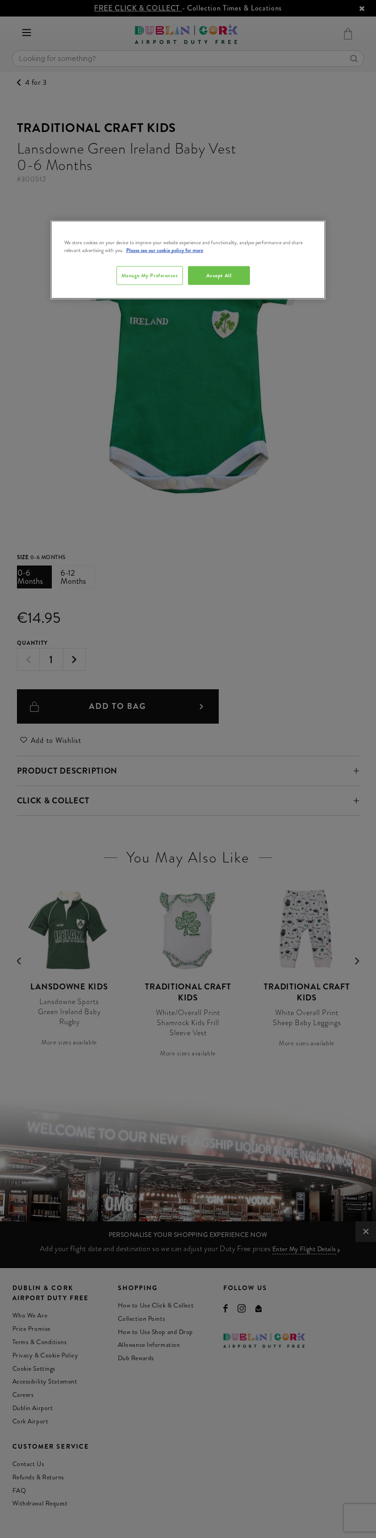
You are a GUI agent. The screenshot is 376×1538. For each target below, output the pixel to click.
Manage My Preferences (150, 275)
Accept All (219, 275)
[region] (188, 259)
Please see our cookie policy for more (164, 250)
